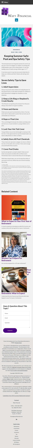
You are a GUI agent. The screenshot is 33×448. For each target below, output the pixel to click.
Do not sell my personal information (19, 370)
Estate (16, 430)
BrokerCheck (18, 342)
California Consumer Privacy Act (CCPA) (21, 367)
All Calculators (16, 444)
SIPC (12, 379)
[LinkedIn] (16, 419)
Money (16, 436)
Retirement (16, 426)
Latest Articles (16, 440)
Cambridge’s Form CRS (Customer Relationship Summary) (16, 395)
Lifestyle (16, 438)
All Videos (16, 442)
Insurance (16, 432)
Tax (16, 434)
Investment (16, 428)
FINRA (8, 379)
